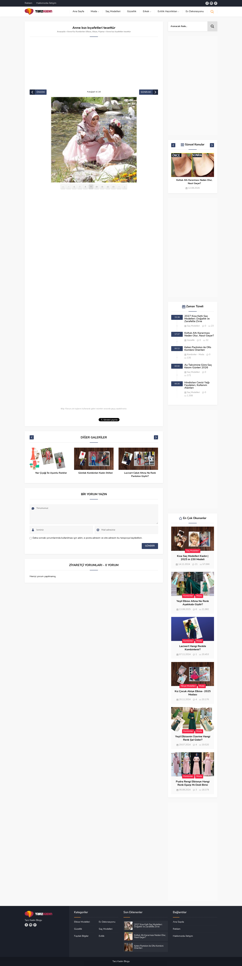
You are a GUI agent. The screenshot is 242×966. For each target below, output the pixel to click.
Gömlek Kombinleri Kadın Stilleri (95, 473)
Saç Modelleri (193, 326)
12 (108, 187)
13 (113, 187)
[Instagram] (211, 3)
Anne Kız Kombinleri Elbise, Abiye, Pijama (85, 32)
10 (97, 187)
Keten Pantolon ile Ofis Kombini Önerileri (197, 348)
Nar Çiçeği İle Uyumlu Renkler (51, 473)
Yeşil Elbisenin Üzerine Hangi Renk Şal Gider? (192, 738)
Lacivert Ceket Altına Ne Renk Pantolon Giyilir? (140, 475)
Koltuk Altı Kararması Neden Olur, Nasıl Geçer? (194, 182)
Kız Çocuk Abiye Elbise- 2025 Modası (193, 693)
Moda (201, 355)
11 (102, 187)
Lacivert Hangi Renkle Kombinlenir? (192, 648)
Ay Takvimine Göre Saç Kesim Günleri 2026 (198, 366)
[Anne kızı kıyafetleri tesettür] (94, 139)
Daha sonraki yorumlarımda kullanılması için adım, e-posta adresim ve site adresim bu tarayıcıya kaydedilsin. (87, 538)
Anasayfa (61, 32)
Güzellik (191, 340)
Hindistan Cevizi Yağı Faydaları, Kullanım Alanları (197, 385)
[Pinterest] (215, 3)
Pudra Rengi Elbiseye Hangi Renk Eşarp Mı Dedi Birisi (193, 783)
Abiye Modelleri (188, 686)
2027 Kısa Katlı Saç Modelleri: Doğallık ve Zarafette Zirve (197, 319)
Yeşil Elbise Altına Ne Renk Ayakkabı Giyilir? (192, 603)
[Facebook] (207, 3)
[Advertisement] (94, 65)
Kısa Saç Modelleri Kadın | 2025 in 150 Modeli (192, 558)
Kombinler (192, 355)
